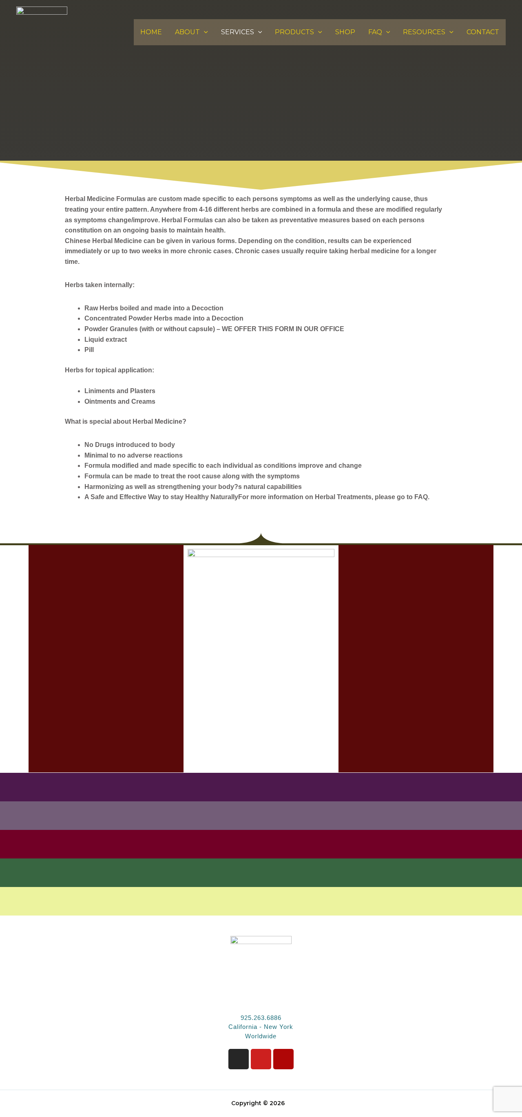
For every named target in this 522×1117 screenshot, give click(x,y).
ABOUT (187, 32)
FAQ (375, 32)
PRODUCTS (294, 32)
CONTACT (483, 32)
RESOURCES (424, 32)
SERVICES (237, 32)
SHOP (345, 32)
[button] (204, 32)
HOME (151, 32)
